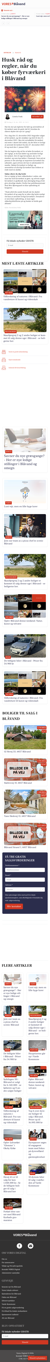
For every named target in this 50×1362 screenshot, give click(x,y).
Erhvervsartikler (8, 1301)
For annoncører (8, 1262)
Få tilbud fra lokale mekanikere (14, 1311)
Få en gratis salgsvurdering (13, 1307)
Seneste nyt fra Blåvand (11, 1287)
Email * (8, 875)
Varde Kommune (8, 1304)
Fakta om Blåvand (9, 1297)
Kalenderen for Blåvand (11, 1294)
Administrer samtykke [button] (11, 1273)
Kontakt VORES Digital (11, 1269)
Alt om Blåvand (8, 1318)
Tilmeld (25, 251)
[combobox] (6, 889)
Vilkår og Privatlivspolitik (12, 1266)
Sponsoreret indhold (10, 1314)
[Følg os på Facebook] (19, 1246)
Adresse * (9, 885)
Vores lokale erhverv (10, 1290)
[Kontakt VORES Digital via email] (30, 1246)
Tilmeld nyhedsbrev (37, 1358)
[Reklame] (25, 220)
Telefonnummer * (12, 865)
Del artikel (36, 117)
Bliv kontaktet (14, 906)
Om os (4, 1259)
